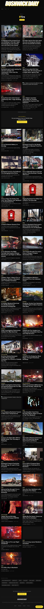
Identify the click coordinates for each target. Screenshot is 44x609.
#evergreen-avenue (6, 585)
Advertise (19, 605)
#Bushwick (22, 582)
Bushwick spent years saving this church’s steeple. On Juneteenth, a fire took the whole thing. (11, 71)
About (15, 605)
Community (3, 38)
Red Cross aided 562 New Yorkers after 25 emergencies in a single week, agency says (32, 70)
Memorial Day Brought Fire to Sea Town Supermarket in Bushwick (10, 490)
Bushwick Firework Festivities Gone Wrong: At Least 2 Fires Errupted (10, 465)
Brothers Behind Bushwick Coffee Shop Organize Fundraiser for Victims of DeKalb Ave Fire (11, 358)
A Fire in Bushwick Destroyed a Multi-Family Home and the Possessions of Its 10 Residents (32, 226)
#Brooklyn (15, 580)
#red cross (38, 580)
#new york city (15, 585)
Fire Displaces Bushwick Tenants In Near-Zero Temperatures (11, 412)
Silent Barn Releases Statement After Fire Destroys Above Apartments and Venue (32, 439)
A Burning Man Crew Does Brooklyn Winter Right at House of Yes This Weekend (32, 413)
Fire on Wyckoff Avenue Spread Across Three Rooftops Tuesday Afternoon (32, 173)
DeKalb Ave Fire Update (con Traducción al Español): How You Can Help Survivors (32, 332)
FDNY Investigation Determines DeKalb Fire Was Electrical (11, 331)
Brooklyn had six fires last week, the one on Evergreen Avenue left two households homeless (32, 42)
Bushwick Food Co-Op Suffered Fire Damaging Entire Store (11, 172)
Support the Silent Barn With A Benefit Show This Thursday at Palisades (10, 439)
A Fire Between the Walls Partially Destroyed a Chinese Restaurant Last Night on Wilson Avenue (11, 254)
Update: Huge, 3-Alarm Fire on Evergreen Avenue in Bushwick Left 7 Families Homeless (10, 279)
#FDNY (20, 580)
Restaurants (3, 301)
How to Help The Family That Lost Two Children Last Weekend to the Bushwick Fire (11, 200)
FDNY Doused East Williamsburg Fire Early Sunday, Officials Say (33, 385)
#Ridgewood (4, 582)
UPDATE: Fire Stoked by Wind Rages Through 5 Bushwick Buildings (32, 357)
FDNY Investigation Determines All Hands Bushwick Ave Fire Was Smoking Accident (11, 386)
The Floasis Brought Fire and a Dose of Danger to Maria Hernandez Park (32, 253)
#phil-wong (31, 580)
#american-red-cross (13, 582)
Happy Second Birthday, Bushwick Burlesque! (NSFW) (10, 517)
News (24, 38)
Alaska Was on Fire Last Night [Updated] (10, 542)
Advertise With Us (22, 121)
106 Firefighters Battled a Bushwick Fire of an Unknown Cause (31, 279)
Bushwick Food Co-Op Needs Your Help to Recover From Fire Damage (32, 146)
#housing (25, 580)
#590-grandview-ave (6, 580)
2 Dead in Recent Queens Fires (10, 224)
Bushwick (24, 301)
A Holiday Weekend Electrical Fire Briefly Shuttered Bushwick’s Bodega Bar (10, 304)
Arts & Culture (26, 249)
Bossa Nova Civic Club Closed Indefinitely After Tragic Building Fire (11, 99)
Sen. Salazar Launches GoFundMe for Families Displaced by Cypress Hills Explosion (31, 100)
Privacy (28, 605)
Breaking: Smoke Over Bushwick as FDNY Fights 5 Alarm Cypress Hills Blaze (32, 304)
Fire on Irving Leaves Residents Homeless (32, 542)
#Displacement (30, 582)
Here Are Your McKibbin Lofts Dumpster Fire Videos (32, 490)
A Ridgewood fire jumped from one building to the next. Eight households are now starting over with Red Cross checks (10, 43)
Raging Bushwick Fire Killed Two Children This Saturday (32, 199)
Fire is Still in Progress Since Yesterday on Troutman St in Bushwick (31, 465)
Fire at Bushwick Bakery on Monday (9, 145)
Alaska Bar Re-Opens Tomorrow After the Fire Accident (32, 517)
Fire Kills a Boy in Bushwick (9, 567)
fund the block (39, 606)
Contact (24, 605)
